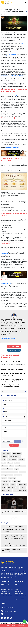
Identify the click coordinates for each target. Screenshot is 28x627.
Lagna (16, 469)
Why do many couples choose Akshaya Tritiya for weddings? (13, 374)
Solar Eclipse (5, 484)
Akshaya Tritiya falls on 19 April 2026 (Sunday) (12, 75)
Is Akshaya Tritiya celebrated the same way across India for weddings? (13, 385)
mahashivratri (13, 472)
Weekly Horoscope (13, 487)
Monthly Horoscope (7, 475)
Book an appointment (14, 346)
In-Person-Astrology (7, 469)
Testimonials (18, 591)
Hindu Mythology (20, 465)
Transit (13, 484)
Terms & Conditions (20, 595)
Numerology (12, 478)
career (3, 459)
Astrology (4, 456)
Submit (14, 445)
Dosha (3, 462)
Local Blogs (5, 472)
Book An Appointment (19, 625)
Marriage (22, 472)
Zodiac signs (22, 490)
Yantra (23, 487)
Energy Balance (5, 587)
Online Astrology (6, 481)
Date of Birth (5, 414)
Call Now (7, 625)
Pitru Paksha (16, 481)
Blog (16, 589)
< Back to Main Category (14, 350)
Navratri (4, 478)
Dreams (10, 462)
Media (16, 584)
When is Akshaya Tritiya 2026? (10, 362)
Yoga (15, 490)
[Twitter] (27, 15)
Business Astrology (15, 456)
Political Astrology (6, 595)
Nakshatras (18, 475)
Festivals (17, 462)
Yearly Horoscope (6, 490)
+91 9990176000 (7, 614)
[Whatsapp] (27, 9)
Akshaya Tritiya (6, 453)
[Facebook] (27, 11)
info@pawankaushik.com (9, 611)
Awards (17, 587)
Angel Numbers (17, 453)
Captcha (4, 438)
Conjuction (21, 459)
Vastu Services (22, 484)
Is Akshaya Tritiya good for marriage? (12, 369)
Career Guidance (5, 591)
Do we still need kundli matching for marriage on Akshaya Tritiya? (12, 380)
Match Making (5, 584)
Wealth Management (7, 589)
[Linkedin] (27, 13)
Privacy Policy (19, 593)
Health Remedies (5, 593)
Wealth (3, 487)
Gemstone (4, 465)
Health (11, 465)
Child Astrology (12, 459)
